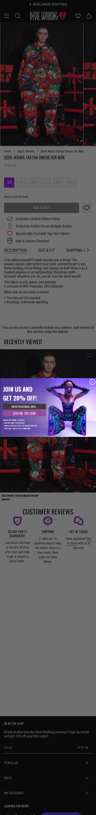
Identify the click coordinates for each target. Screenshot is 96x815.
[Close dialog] (92, 382)
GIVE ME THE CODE (24, 413)
